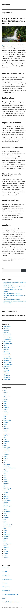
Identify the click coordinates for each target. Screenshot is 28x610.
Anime (5, 394)
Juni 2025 (6, 347)
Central (23, 259)
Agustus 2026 (7, 326)
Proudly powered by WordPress (15, 607)
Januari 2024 (7, 379)
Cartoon (6, 409)
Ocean (5, 494)
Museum (6, 487)
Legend (6, 471)
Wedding (6, 551)
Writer (5, 555)
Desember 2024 (8, 358)
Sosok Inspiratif (8, 525)
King (5, 470)
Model (5, 479)
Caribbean (6, 407)
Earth (5, 432)
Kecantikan (7, 464)
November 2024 (8, 360)
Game (5, 445)
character (6, 415)
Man (5, 477)
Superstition (7, 534)
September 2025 (8, 343)
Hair (5, 452)
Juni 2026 (6, 330)
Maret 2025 (7, 353)
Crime (5, 424)
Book (5, 403)
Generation (7, 451)
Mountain (6, 483)
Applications (7, 396)
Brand (5, 405)
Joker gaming (5, 586)
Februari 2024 (7, 377)
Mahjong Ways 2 (6, 590)
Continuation (7, 420)
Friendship (6, 441)
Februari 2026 (7, 334)
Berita (5, 401)
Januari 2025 (7, 356)
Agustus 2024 (7, 366)
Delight (9, 260)
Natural (6, 492)
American (15, 259)
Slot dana (4, 583)
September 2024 (8, 364)
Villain (5, 545)
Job (4, 462)
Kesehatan (6, 466)
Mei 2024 (6, 372)
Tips (5, 540)
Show (5, 519)
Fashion (6, 435)
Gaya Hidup (7, 449)
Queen (5, 509)
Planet (5, 504)
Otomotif (6, 498)
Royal (5, 513)
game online (7, 447)
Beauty (5, 399)
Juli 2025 (6, 345)
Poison (5, 507)
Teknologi (6, 536)
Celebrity (6, 413)
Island (5, 460)
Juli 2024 (6, 368)
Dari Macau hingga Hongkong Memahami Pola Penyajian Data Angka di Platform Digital (15, 301)
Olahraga (6, 496)
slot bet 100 (5, 567)
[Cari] (23, 270)
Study (5, 530)
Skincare (6, 523)
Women (6, 553)
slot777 (4, 598)
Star (5, 528)
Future (5, 443)
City (5, 418)
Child (5, 416)
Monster (6, 481)
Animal (5, 392)
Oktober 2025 (7, 341)
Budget (19, 259)
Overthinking (7, 500)
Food (5, 437)
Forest (5, 439)
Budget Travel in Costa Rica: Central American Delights (13, 20)
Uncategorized (7, 544)
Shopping (6, 517)
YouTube (6, 557)
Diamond (6, 428)
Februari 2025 (7, 355)
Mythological (7, 489)
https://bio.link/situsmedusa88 (10, 602)
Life (5, 473)
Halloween (6, 454)
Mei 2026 (6, 332)
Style (5, 532)
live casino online (7, 579)
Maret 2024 (7, 375)
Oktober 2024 (7, 362)
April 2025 (6, 351)
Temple (6, 538)
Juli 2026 (6, 328)
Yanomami (6, 5)
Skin (5, 521)
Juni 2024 (6, 370)
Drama (5, 430)
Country (10, 259)
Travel (12, 260)
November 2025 (8, 339)
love (5, 475)
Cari (3, 268)
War (5, 549)
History (6, 458)
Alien (5, 390)
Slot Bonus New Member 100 (10, 594)
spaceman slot (7, 526)
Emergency (7, 434)
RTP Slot (4, 571)
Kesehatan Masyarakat (10, 468)
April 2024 (6, 373)
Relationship (7, 511)
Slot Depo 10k (6, 575)
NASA (5, 490)
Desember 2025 (8, 337)
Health (5, 456)
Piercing (6, 502)
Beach (5, 397)
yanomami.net (6, 45)
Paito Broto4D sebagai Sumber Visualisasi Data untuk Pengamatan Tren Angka (14, 295)
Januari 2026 (7, 336)
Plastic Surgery (8, 506)
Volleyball (6, 547)
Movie (5, 485)
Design (5, 426)
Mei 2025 (6, 349)
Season (5, 515)
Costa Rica (4, 260)
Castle (5, 411)
